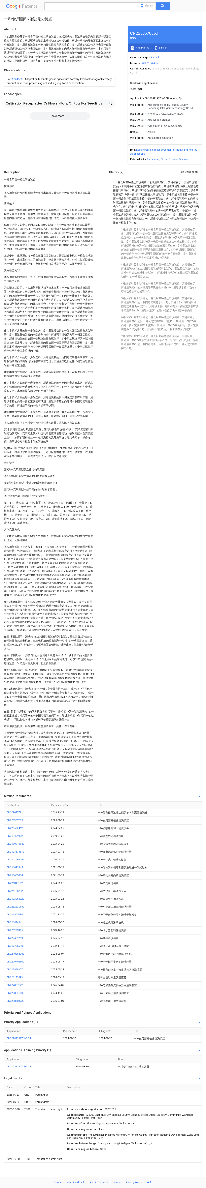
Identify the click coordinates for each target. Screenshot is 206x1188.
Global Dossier (169, 159)
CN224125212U (16, 890)
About (57, 1182)
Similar (162, 47)
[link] (60, 81)
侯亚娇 (154, 63)
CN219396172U (16, 898)
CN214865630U (16, 914)
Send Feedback (75, 1182)
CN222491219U (16, 938)
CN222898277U (16, 969)
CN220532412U (16, 828)
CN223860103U (16, 1000)
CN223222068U (16, 906)
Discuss (183, 159)
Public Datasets (99, 1182)
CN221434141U (16, 922)
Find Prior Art (142, 47)
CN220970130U (16, 961)
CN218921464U (16, 843)
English (155, 57)
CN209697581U (16, 812)
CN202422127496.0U (19, 1038)
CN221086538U (16, 953)
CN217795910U (16, 945)
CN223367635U (16, 820)
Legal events (143, 149)
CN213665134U (16, 875)
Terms (117, 1182)
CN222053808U (16, 992)
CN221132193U (16, 977)
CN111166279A (16, 859)
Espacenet (153, 159)
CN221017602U (16, 883)
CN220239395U (16, 930)
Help (149, 1182)
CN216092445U (16, 867)
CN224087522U (16, 985)
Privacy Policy (134, 1182)
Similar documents (163, 149)
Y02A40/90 (17, 79)
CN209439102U (16, 835)
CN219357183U (16, 851)
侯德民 (145, 63)
